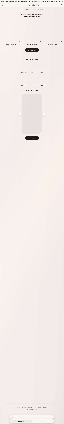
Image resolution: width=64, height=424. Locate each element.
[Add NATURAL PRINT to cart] (19, 42)
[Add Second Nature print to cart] (25, 72)
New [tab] (43, 421)
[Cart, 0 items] (61, 5)
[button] (11, 31)
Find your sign (32, 50)
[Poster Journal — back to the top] (32, 5)
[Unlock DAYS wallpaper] (41, 133)
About (18, 407)
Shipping (24, 407)
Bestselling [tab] (21, 421)
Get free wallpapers (32, 138)
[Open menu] (2, 5)
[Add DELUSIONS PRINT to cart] (61, 42)
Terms (39, 407)
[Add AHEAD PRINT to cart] (40, 42)
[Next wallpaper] (44, 114)
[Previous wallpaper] (20, 114)
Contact (45, 407)
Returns (30, 407)
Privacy (35, 407)
